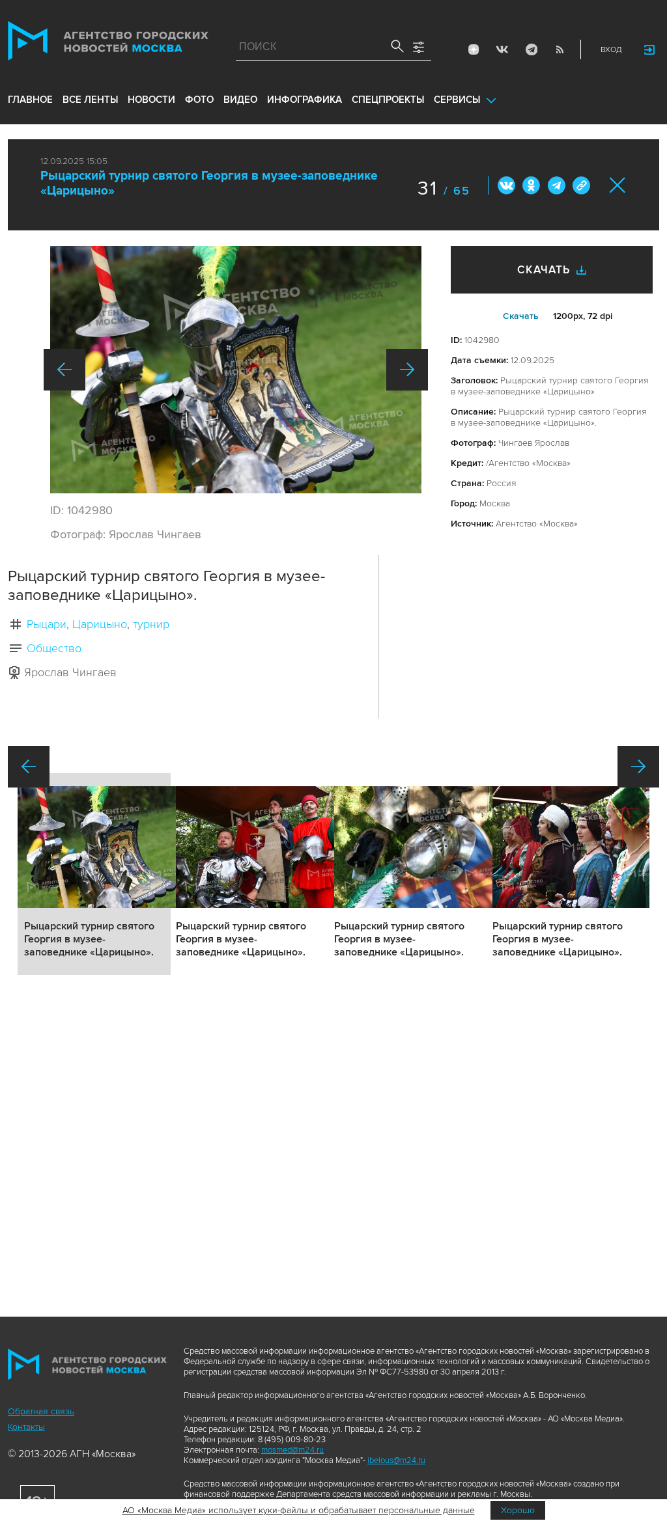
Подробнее (94, 874)
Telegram (531, 49)
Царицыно (99, 624)
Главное (30, 99)
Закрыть (618, 185)
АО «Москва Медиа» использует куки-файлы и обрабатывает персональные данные (298, 1510)
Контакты (26, 1426)
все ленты (90, 99)
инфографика (304, 99)
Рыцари (46, 624)
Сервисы (457, 99)
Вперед (407, 370)
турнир (151, 624)
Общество (54, 648)
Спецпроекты (388, 99)
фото (199, 99)
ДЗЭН (473, 49)
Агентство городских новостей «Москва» (108, 43)
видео (240, 99)
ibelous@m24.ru (396, 1460)
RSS (559, 49)
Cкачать (521, 316)
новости (151, 99)
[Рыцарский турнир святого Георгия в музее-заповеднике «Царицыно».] (235, 369)
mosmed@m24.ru (292, 1450)
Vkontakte (502, 49)
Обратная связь (41, 1411)
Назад (64, 370)
